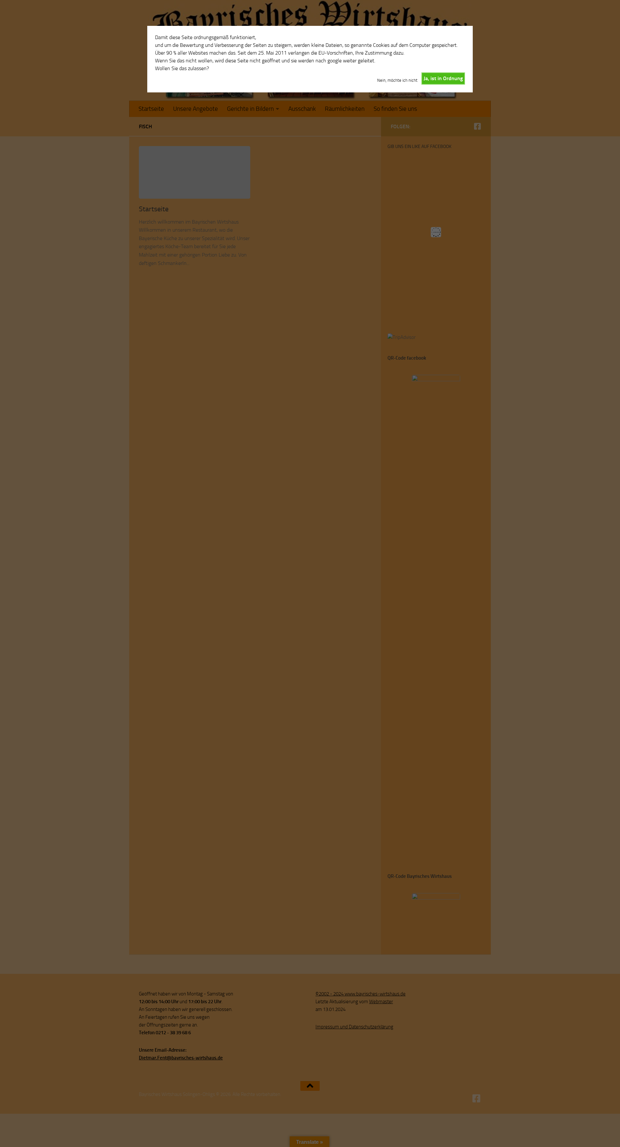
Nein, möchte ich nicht (397, 80)
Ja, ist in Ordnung (443, 78)
